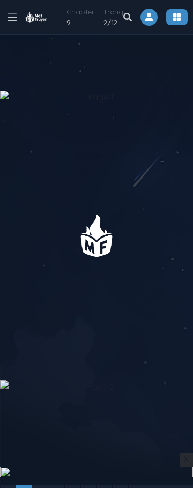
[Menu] (177, 17)
